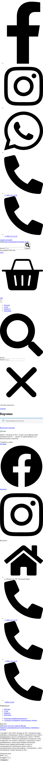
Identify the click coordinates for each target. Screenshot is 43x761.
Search (2, 248)
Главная (3, 409)
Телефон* (3, 757)
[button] (21, 336)
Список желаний (6, 240)
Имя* (2, 755)
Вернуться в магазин (7, 428)
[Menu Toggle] (1, 301)
